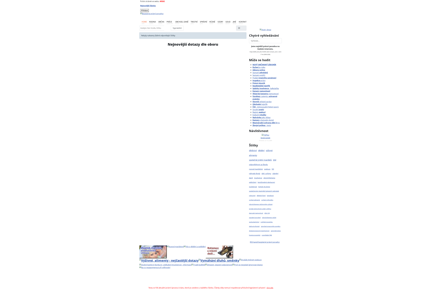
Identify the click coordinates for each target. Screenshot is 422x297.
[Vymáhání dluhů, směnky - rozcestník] (219, 260)
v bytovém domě (263, 120)
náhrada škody (254, 173)
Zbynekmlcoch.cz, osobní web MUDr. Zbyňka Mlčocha (178, 282)
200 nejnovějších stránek (247, 280)
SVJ (273, 169)
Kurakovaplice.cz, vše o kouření (241, 282)
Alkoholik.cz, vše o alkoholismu (214, 282)
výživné (269, 150)
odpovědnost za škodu (258, 164)
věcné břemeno (269, 178)
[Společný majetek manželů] (153, 251)
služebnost (253, 187)
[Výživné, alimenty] (169, 260)
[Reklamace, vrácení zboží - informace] (219, 251)
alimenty (253, 155)
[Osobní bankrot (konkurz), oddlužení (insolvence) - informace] (165, 264)
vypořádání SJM (267, 235)
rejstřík (261, 86)
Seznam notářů (259, 75)
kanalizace (270, 196)
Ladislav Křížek (190, 280)
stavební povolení (255, 218)
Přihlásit (144, 10)
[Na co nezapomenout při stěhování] (154, 267)
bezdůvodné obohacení (266, 182)
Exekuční (259, 115)
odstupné (252, 196)
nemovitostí (266, 94)
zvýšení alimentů (254, 200)
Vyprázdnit (177, 28)
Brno (266, 123)
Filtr (167, 28)
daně (251, 178)
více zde (270, 288)
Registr (259, 112)
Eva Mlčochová (261, 277)
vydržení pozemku (267, 222)
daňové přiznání (254, 226)
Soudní (258, 109)
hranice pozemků (254, 235)
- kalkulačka (266, 88)
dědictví (253, 150)
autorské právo (276, 231)
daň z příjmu (266, 173)
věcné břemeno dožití (269, 218)
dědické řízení (261, 196)
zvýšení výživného (267, 200)
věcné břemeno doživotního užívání (260, 204)
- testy (262, 125)
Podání (264, 78)
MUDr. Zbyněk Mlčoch (235, 277)
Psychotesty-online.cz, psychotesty (208, 285)
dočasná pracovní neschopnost (259, 231)
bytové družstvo (264, 187)
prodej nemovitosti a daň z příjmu (260, 209)
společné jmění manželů (260, 160)
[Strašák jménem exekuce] (250, 259)
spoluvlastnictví (254, 222)
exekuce (267, 169)
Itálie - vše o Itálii (231, 285)
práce (259, 80)
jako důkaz (261, 117)
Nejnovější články (148, 6)
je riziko (259, 67)
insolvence (258, 178)
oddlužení (252, 182)
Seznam (260, 72)
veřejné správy (262, 101)
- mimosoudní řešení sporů (266, 107)
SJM (274, 160)
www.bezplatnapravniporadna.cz (196, 277)
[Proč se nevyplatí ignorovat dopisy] (247, 264)
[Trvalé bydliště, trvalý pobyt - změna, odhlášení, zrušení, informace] (198, 264)
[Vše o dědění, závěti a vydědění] (195, 246)
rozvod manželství (256, 169)
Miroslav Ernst (230, 280)
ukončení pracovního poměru (270, 226)
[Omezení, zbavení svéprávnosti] (218, 264)
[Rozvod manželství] (175, 246)
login (262, 280)
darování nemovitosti (256, 213)
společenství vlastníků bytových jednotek (264, 191)
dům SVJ (267, 213)
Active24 (171, 280)
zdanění (275, 173)
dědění (261, 150)
